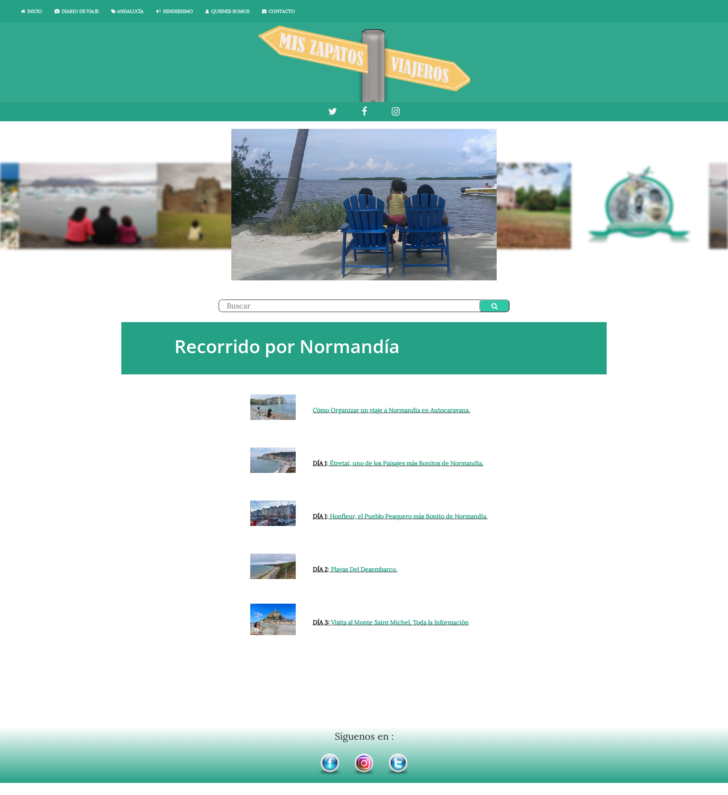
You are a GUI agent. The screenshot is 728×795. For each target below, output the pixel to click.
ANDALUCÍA (130, 11)
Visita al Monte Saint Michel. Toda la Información (400, 622)
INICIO (33, 11)
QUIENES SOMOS (229, 11)
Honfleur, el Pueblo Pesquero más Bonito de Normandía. (409, 516)
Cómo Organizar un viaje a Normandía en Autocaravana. (391, 410)
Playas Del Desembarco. (364, 569)
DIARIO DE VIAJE (79, 11)
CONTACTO (281, 11)
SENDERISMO (177, 11)
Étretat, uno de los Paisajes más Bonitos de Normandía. (406, 463)
